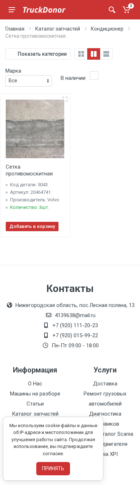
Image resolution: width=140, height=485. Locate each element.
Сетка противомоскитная (29, 170)
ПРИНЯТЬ (53, 468)
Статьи (35, 404)
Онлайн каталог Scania (105, 434)
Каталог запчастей (57, 29)
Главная (14, 29)
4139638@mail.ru (75, 315)
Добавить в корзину (32, 226)
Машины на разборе (35, 393)
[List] (106, 54)
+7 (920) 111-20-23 (75, 325)
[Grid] (81, 54)
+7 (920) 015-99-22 (75, 335)
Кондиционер (107, 29)
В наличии (73, 78)
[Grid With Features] (93, 54)
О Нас (35, 383)
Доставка (105, 383)
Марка (13, 71)
